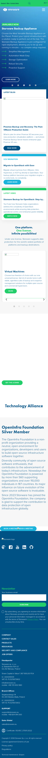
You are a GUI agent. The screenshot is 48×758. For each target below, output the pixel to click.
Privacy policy (7, 745)
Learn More (12, 182)
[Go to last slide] (6, 299)
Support (3, 3)
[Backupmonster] (3, 547)
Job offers (7, 654)
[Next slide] (44, 299)
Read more (12, 148)
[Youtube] (17, 547)
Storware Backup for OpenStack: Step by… (23, 199)
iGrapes (21, 754)
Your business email (9, 592)
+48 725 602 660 (15, 685)
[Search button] (29, 3)
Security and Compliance (14, 650)
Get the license (12, 382)
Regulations (6, 749)
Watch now (12, 216)
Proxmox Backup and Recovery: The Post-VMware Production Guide (23, 128)
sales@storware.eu (9, 724)
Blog (8, 3)
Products (7, 643)
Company (6, 635)
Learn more (10, 79)
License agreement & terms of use (15, 741)
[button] (14, 306)
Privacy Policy (32, 619)
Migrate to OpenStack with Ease (18, 165)
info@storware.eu (9, 683)
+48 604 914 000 (15, 714)
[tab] (12, 85)
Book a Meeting (10, 528)
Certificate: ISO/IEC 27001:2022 (19, 730)
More (10, 291)
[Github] (31, 547)
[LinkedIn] (24, 547)
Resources (7, 646)
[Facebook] (10, 547)
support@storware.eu (10, 712)
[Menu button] (44, 10)
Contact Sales (14, 3)
